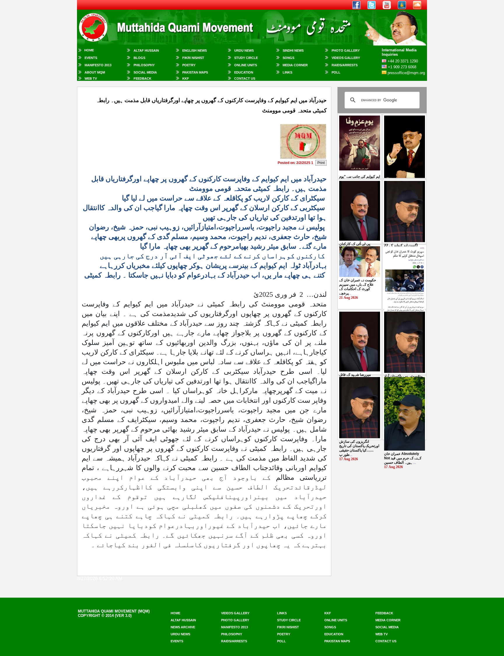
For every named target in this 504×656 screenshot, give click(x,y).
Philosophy (144, 65)
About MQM (95, 72)
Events (91, 58)
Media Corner (295, 65)
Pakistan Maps (195, 72)
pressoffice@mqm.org (406, 73)
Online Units (245, 65)
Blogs (139, 58)
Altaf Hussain (146, 50)
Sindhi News (293, 50)
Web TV (91, 78)
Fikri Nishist (193, 58)
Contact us (385, 641)
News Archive (183, 627)
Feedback (142, 78)
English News (194, 50)
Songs (288, 58)
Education (243, 72)
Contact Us (244, 78)
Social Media (145, 72)
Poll (336, 72)
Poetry (188, 65)
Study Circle (246, 58)
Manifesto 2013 (98, 65)
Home (89, 50)
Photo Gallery (346, 50)
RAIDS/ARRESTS (345, 65)
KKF (185, 78)
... (357, 286)
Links (287, 72)
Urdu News (244, 50)
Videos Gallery (346, 58)
